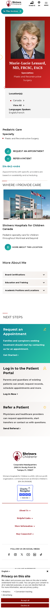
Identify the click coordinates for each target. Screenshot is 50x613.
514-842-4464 (11, 166)
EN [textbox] (39, 5)
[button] (39, 4)
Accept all (25, 600)
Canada (17, 100)
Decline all (25, 605)
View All (17, 105)
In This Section (10, 11)
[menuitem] (25, 510)
